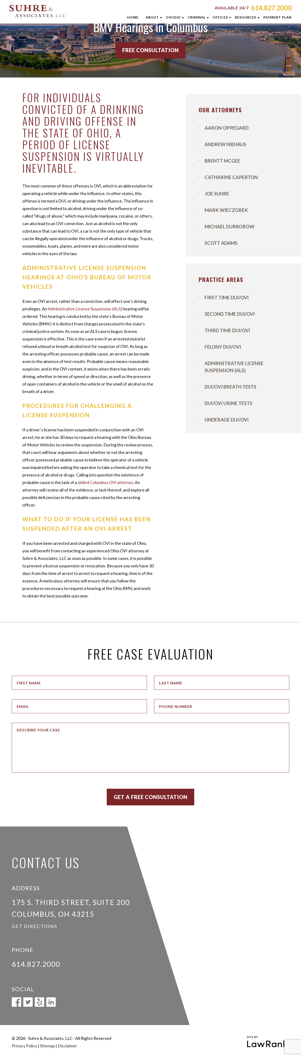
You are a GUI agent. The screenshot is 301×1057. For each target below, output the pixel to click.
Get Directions (34, 926)
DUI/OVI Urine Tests (228, 403)
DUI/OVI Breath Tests (230, 387)
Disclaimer (67, 1045)
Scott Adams (221, 243)
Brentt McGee (222, 161)
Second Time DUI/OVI (230, 314)
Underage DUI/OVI (227, 419)
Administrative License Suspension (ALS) (85, 308)
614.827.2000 (271, 7)
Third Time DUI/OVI (227, 330)
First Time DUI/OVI (227, 297)
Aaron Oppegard (227, 128)
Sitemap (47, 1045)
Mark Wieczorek (226, 210)
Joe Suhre (217, 193)
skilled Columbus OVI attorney (105, 482)
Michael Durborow (229, 226)
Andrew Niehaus (225, 144)
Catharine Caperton (231, 177)
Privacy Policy (24, 1045)
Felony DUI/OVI (223, 347)
